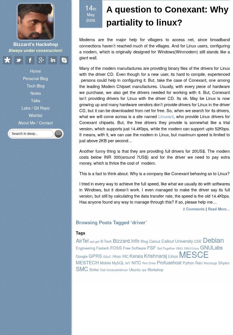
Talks (35, 100)
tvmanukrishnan (117, 270)
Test (102, 270)
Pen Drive (149, 263)
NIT (127, 263)
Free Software (134, 248)
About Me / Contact (35, 122)
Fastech (102, 248)
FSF (151, 247)
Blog (144, 241)
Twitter (18, 60)
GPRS (95, 255)
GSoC (107, 256)
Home (35, 71)
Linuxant (166, 116)
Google (82, 256)
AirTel (82, 240)
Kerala (136, 255)
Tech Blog (36, 86)
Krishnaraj (155, 255)
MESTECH (87, 262)
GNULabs (211, 247)
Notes (35, 93)
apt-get (94, 241)
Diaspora (7, 60)
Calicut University (177, 241)
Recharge (210, 263)
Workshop (155, 269)
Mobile (105, 262)
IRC (125, 256)
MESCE (194, 254)
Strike (94, 269)
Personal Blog (35, 78)
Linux (173, 256)
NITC (136, 262)
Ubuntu (135, 269)
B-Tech (106, 241)
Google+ (41, 60)
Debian (213, 240)
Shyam (224, 262)
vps (144, 270)
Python (188, 262)
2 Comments (194, 209)
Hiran (117, 256)
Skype (63, 60)
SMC (82, 269)
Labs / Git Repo (36, 108)
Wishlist (35, 115)
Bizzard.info (126, 240)
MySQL (118, 262)
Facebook (29, 60)
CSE (198, 241)
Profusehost (169, 262)
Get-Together (166, 248)
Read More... (219, 209)
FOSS (116, 248)
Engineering (85, 248)
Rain (199, 262)
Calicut (154, 241)
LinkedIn (52, 60)
